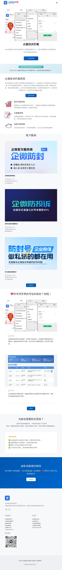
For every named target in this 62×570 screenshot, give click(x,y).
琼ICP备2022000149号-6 (30, 564)
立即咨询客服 (31, 58)
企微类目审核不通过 (37, 527)
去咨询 (31, 408)
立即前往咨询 (31, 95)
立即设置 (31, 479)
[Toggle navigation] (56, 3)
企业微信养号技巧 (9, 529)
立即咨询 (31, 285)
